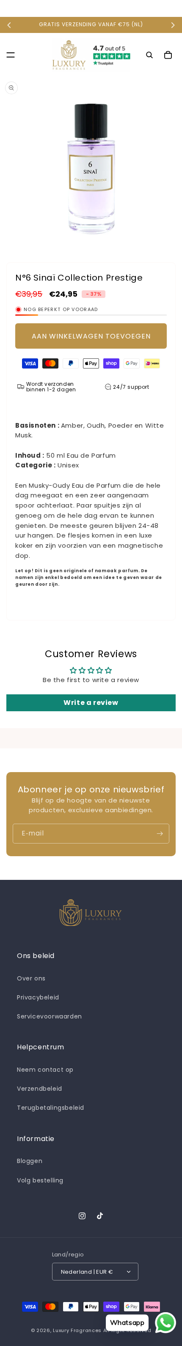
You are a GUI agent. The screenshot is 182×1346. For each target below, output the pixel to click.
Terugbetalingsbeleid (50, 1107)
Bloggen (29, 1161)
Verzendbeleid (39, 1088)
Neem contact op (45, 1069)
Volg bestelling (40, 1180)
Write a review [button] (90, 702)
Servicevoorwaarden (49, 1016)
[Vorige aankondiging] (9, 25)
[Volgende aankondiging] (172, 25)
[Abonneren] (159, 834)
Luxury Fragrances (77, 1330)
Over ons (31, 978)
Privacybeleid (38, 997)
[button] (10, 55)
